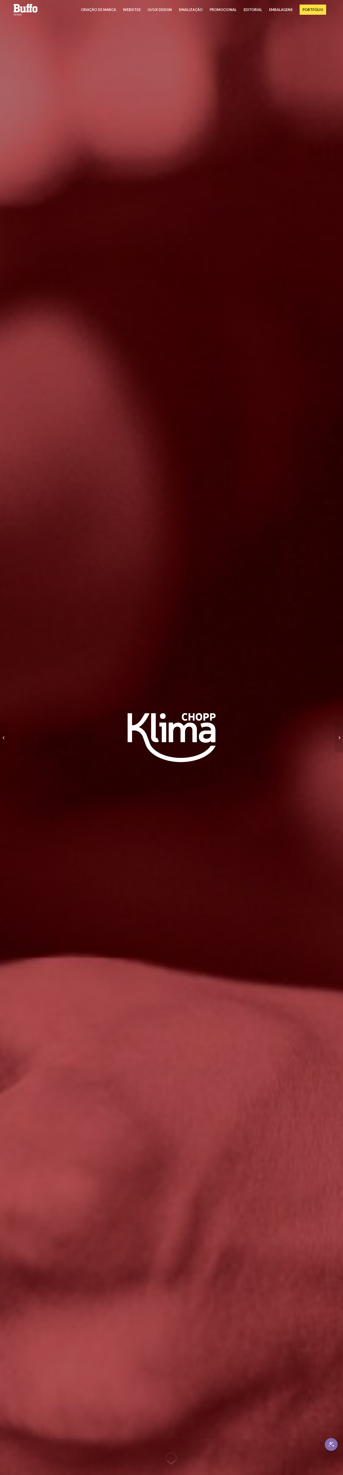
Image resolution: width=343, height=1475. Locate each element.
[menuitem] (98, 9)
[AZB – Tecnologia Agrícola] (339, 737)
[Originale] (4, 737)
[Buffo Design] (25, 9)
